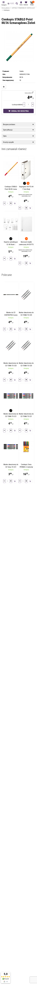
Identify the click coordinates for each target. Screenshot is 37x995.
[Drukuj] (4, 86)
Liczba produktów (17, 104)
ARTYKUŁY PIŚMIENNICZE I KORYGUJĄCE (23, 8)
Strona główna (6, 8)
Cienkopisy (6, 10)
